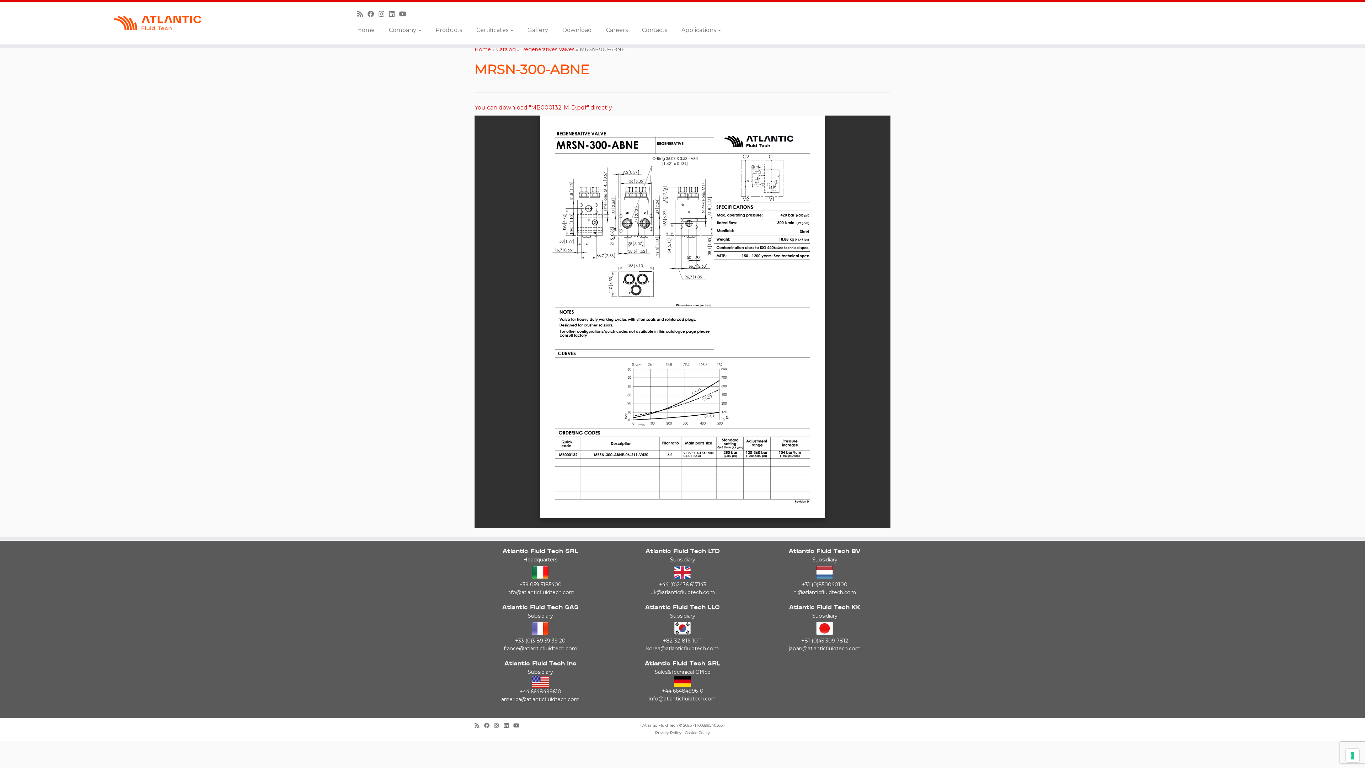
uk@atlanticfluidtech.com (683, 592)
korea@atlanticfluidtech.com (682, 648)
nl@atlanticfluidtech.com (824, 592)
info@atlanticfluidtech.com (540, 592)
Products (448, 30)
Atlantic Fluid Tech (660, 725)
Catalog (506, 49)
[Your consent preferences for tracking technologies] (1352, 755)
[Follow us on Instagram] (384, 14)
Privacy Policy (668, 733)
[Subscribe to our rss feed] (362, 14)
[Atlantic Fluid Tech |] (157, 23)
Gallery (538, 30)
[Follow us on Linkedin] (394, 14)
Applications (699, 30)
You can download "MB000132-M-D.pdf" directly (543, 107)
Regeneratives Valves (547, 49)
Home (366, 30)
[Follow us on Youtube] (405, 14)
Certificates (493, 30)
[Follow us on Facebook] (373, 14)
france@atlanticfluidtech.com (540, 648)
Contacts (654, 30)
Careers (617, 30)
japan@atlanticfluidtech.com (825, 648)
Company (403, 30)
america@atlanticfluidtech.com (540, 699)
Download (577, 30)
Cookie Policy (697, 733)
